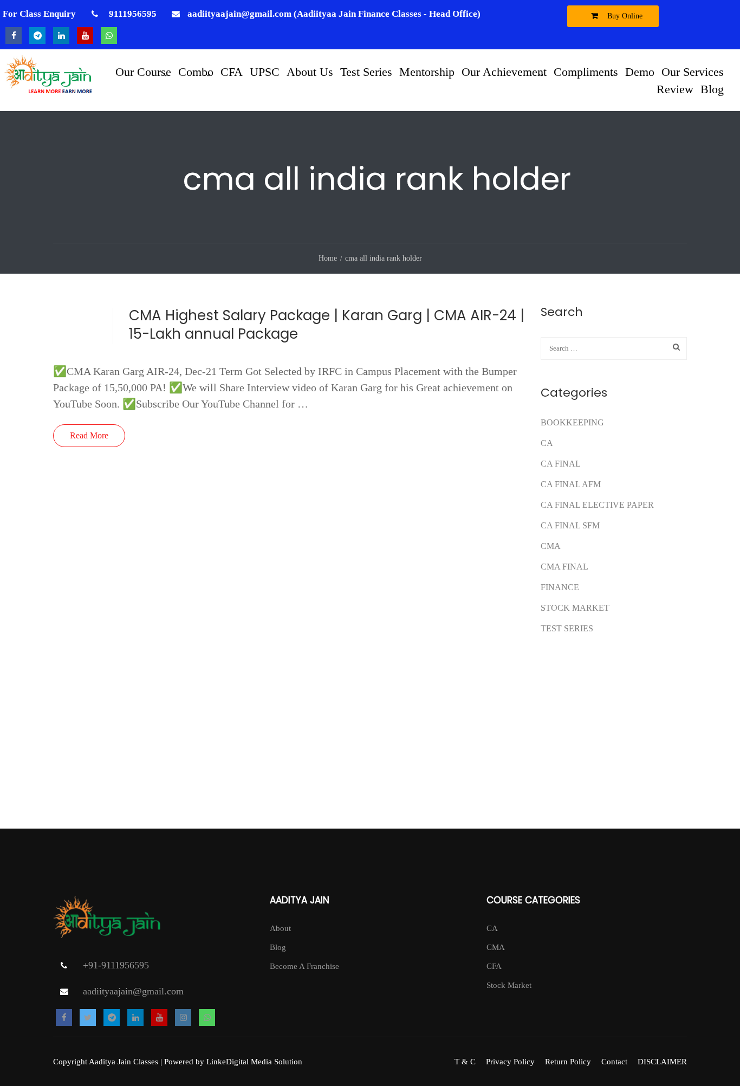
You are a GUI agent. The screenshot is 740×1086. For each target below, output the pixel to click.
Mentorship (427, 71)
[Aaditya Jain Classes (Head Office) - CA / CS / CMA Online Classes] (50, 80)
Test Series (366, 71)
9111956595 (132, 14)
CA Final (561, 463)
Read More (89, 435)
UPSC (265, 71)
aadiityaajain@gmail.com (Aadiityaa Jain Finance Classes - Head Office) (334, 14)
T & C (465, 1061)
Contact (614, 1061)
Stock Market (575, 607)
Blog (712, 88)
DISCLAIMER (662, 1061)
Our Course (143, 71)
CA (547, 443)
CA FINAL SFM (570, 525)
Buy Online (623, 16)
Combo (195, 71)
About (280, 928)
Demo (639, 71)
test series (567, 628)
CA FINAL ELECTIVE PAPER (597, 504)
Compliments (586, 71)
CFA (231, 71)
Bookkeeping (572, 422)
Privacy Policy (510, 1061)
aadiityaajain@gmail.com (133, 991)
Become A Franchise (304, 966)
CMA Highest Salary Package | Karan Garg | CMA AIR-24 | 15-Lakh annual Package (326, 324)
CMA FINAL (564, 566)
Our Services (692, 71)
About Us (310, 71)
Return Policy (568, 1061)
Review (675, 88)
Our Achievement (504, 71)
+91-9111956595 (116, 965)
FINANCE (560, 587)
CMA (551, 546)
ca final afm (571, 484)
